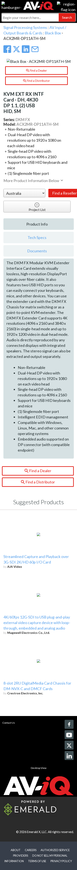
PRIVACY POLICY (61, 861)
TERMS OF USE (37, 861)
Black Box (53, 33)
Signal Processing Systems (25, 27)
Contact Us (8, 722)
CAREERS (30, 850)
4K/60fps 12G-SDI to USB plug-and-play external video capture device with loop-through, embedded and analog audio (36, 622)
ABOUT (16, 850)
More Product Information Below (31, 180)
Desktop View (38, 768)
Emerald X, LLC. (37, 832)
